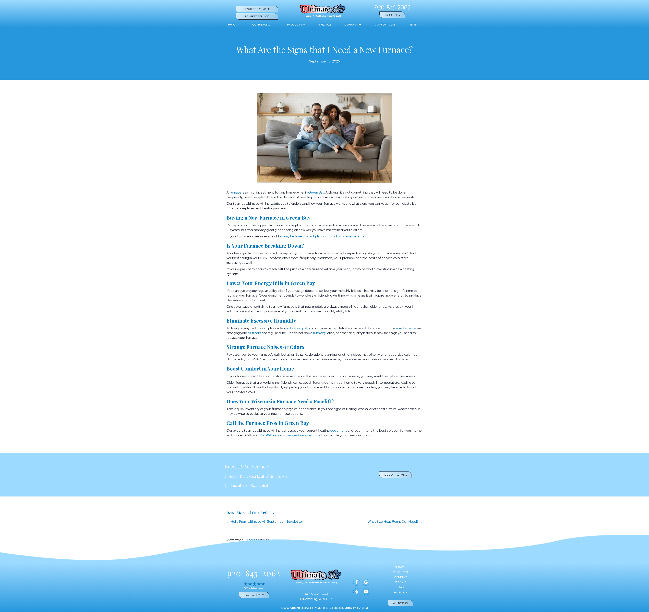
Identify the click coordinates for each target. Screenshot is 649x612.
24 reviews (257, 588)
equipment (338, 430)
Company (351, 24)
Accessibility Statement (343, 607)
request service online (303, 435)
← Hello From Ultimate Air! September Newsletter (264, 521)
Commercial (261, 24)
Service (400, 567)
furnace (235, 192)
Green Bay (316, 192)
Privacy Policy (321, 607)
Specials (325, 24)
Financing (400, 592)
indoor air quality (298, 328)
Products (294, 24)
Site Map (363, 607)
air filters (254, 333)
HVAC (231, 24)
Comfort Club (385, 24)
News (412, 24)
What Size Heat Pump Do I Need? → (395, 521)
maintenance (406, 328)
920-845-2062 (392, 7)
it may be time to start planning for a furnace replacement (324, 236)
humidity (319, 333)
